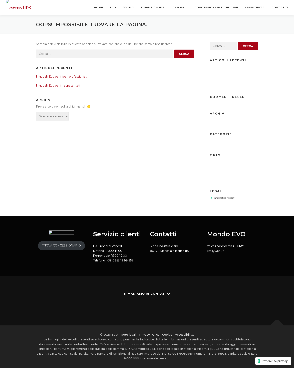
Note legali (128, 334)
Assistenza (255, 7)
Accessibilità (184, 334)
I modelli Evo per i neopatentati (58, 85)
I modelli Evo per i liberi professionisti (61, 76)
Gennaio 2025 (243, 122)
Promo (128, 7)
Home (98, 7)
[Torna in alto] (277, 325)
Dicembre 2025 (220, 122)
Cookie (167, 334)
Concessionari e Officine (215, 7)
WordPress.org (244, 174)
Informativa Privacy (224, 197)
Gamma (178, 7)
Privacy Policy (149, 334)
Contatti (279, 7)
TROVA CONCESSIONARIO (61, 245)
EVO (113, 7)
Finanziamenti (153, 7)
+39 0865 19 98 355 (119, 260)
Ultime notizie (219, 142)
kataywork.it (215, 251)
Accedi (214, 163)
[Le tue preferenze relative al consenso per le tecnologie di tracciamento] (273, 361)
